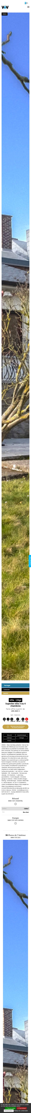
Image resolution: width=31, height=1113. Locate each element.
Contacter (6, 689)
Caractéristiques (21, 735)
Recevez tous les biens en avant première (18, 726)
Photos (9, 740)
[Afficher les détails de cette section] (15, 804)
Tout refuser (22, 1108)
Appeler (5, 693)
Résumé (9, 735)
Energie (22, 738)
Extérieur (9, 738)
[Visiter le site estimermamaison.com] (27, 3)
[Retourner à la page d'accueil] (5, 7)
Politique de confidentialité (21, 1110)
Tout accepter (11, 1108)
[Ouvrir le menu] (28, 7)
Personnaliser (9, 1110)
